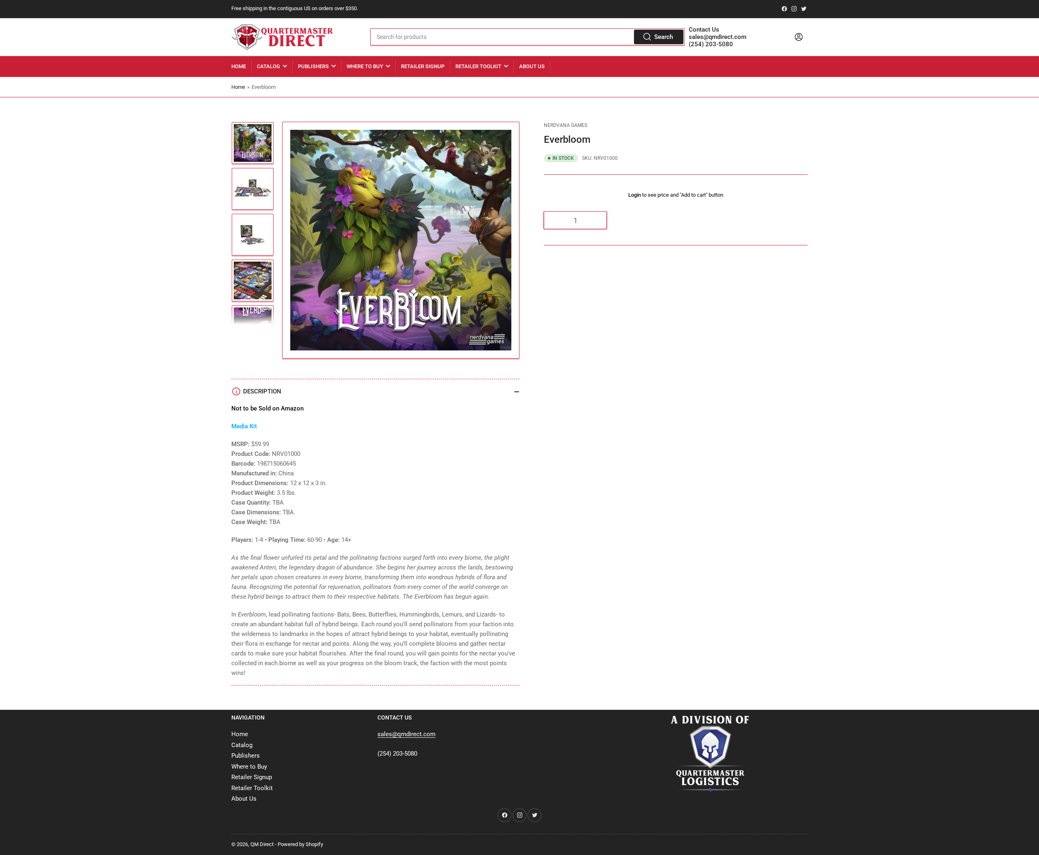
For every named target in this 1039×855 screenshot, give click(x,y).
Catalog (268, 66)
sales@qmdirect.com (717, 37)
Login (634, 195)
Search (663, 37)
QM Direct (262, 844)
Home (238, 66)
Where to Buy (365, 66)
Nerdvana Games (565, 125)
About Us (532, 66)
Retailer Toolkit (478, 66)
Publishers (313, 66)
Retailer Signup (422, 66)
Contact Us (704, 29)
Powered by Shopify (300, 844)
